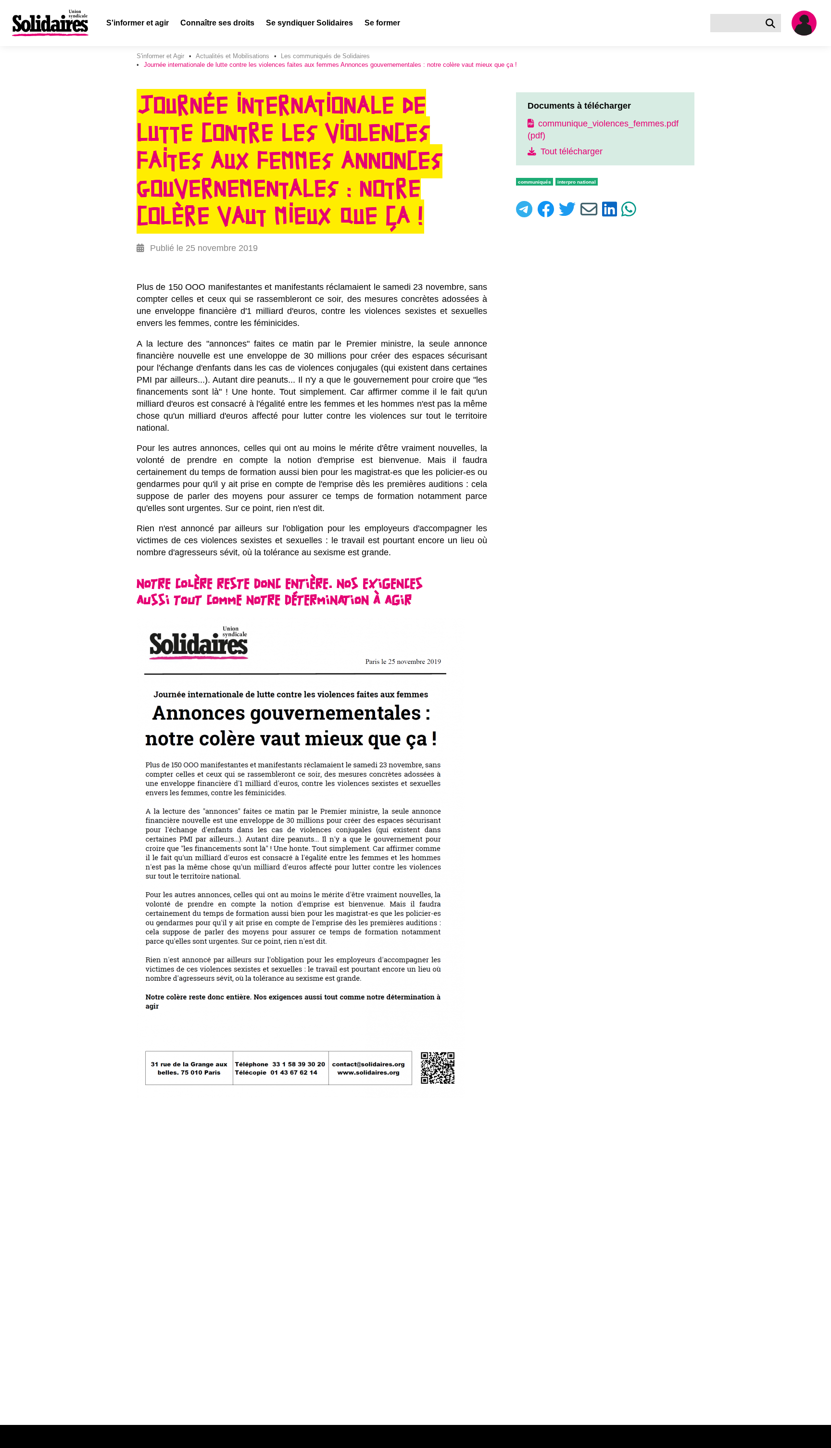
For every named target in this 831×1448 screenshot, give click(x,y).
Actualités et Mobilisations (232, 56)
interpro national (576, 182)
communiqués (534, 182)
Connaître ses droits (217, 23)
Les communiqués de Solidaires (325, 56)
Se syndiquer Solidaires (309, 23)
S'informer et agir (137, 23)
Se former (382, 23)
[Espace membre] (808, 23)
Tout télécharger (570, 151)
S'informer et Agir (160, 56)
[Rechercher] (772, 23)
